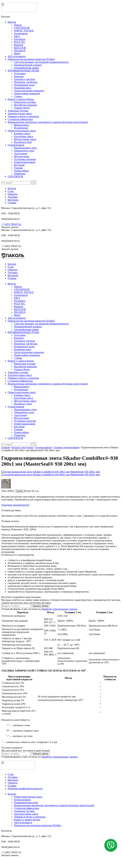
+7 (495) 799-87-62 (11, 224)
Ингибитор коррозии (25, 105)
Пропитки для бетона (25, 82)
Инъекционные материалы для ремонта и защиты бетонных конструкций (48, 122)
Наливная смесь (22, 87)
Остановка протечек (25, 159)
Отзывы (12, 202)
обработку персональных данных (59, 609)
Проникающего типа (25, 147)
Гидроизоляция (16, 145)
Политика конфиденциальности (25, 788)
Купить (20, 491)
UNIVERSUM (21, 27)
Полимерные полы (24, 85)
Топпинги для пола (24, 79)
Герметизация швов (24, 162)
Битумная (19, 165)
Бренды (12, 22)
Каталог (12, 188)
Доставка (13, 197)
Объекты (12, 194)
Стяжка (18, 96)
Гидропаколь (21, 33)
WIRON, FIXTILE (24, 30)
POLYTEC (19, 42)
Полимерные (21, 127)
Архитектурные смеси (20, 113)
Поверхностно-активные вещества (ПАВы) (31, 59)
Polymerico (19, 39)
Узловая (18, 167)
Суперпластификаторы (20, 119)
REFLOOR (20, 47)
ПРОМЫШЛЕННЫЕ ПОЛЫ (23, 70)
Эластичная (20, 153)
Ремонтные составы (25, 102)
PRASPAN (20, 50)
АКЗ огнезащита (17, 56)
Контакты (13, 199)
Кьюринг (19, 76)
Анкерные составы (18, 110)
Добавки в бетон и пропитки (23, 116)
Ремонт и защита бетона (21, 99)
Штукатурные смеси (25, 139)
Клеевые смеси (22, 133)
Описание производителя (15, 505)
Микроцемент (21, 125)
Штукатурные (21, 156)
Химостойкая (21, 170)
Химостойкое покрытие (27, 93)
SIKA (17, 36)
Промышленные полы (26, 802)
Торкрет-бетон (22, 107)
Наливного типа (23, 142)
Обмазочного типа (24, 150)
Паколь (18, 25)
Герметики (20, 173)
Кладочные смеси (23, 136)
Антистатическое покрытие (29, 90)
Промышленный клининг (28, 65)
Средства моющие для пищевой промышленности (41, 62)
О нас (11, 191)
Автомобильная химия (26, 67)
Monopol (18, 45)
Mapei (17, 53)
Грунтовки (20, 73)
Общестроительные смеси (22, 130)
